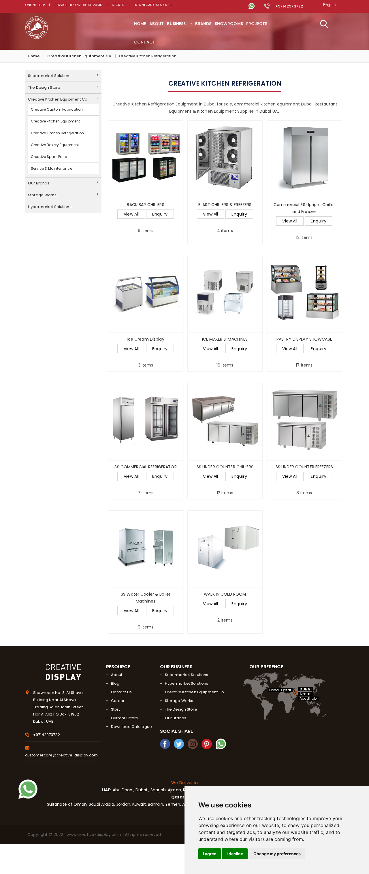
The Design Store (44, 87)
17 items (304, 352)
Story (116, 709)
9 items (145, 610)
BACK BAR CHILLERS (145, 204)
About (117, 674)
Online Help (35, 5)
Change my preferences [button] (277, 853)
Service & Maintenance (51, 168)
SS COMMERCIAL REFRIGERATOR (145, 467)
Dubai (141, 790)
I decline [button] (235, 853)
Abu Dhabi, (122, 790)
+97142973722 (288, 6)
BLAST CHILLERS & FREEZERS (224, 204)
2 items (225, 607)
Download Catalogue (153, 5)
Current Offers (124, 718)
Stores (118, 5)
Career (118, 700)
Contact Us (121, 692)
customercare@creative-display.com (61, 755)
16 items (225, 352)
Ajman (306, 694)
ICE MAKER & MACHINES (225, 339)
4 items (224, 217)
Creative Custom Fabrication (57, 109)
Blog (115, 683)
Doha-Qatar (280, 690)
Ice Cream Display (145, 339)
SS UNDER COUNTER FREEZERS (304, 467)
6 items (146, 217)
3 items (146, 352)
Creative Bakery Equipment (55, 144)
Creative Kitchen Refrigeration (57, 133)
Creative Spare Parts (49, 156)
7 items (145, 480)
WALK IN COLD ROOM (225, 594)
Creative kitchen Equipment (55, 121)
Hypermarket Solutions (49, 206)
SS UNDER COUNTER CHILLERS (225, 467)
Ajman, (175, 790)
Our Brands (38, 183)
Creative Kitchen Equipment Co (79, 56)
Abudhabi (308, 698)
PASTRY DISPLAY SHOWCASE (304, 339)
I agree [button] (209, 853)
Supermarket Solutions (49, 75)
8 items (304, 480)
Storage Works (42, 195)
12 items (304, 221)
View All (131, 214)
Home (34, 56)
